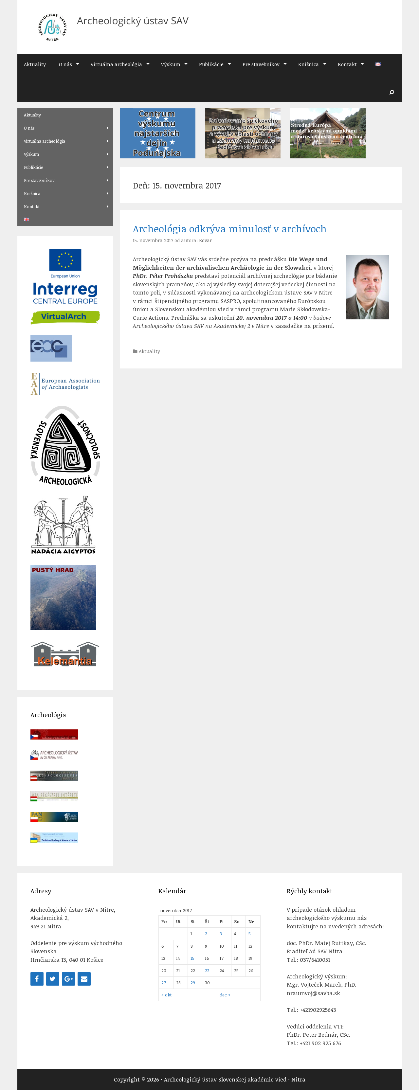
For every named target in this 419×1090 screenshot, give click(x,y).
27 (163, 982)
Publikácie (211, 64)
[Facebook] (37, 979)
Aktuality (35, 64)
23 (207, 970)
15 (192, 958)
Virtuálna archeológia (116, 64)
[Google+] (68, 979)
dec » (225, 995)
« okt (166, 995)
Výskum (170, 64)
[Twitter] (52, 979)
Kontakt (347, 64)
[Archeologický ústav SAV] (110, 26)
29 (193, 982)
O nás (65, 64)
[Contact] (84, 979)
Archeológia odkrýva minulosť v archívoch (230, 228)
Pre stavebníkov (261, 64)
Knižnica (308, 64)
